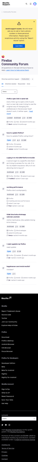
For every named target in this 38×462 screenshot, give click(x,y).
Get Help (5, 403)
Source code (6, 315)
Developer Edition (8, 363)
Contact (5, 459)
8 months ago (22, 124)
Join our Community (9, 322)
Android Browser (8, 344)
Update (18, 144)
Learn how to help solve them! (17, 70)
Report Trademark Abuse (11, 311)
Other (18, 176)
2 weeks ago (20, 280)
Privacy (4, 452)
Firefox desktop (8, 341)
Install (18, 278)
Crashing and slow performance (19, 201)
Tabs (17, 122)
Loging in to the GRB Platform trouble (21, 158)
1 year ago (20, 206)
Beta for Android (8, 370)
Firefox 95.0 (25, 79)
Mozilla (6, 298)
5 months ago (23, 149)
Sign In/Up (6, 389)
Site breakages (21, 230)
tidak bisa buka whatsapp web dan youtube (16, 216)
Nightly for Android (9, 377)
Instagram (9, 425)
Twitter (4, 318)
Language (5, 415)
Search (26, 3)
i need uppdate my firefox (16, 244)
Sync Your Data (7, 400)
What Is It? (6, 393)
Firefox (11, 122)
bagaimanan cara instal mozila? (18, 266)
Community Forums (9, 12)
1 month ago (20, 258)
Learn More (19, 46)
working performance (15, 187)
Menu (30, 3)
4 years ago (24, 178)
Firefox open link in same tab (17, 99)
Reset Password (8, 396)
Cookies (5, 455)
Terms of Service (8, 448)
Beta (3, 367)
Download (5, 337)
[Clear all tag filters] (32, 79)
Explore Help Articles (10, 325)
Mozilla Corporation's (14, 430)
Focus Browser (7, 351)
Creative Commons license (25, 440)
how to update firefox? (15, 133)
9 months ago (22, 235)
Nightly (4, 374)
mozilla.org (6, 445)
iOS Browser (6, 348)
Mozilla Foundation (17, 432)
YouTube (6, 425)
